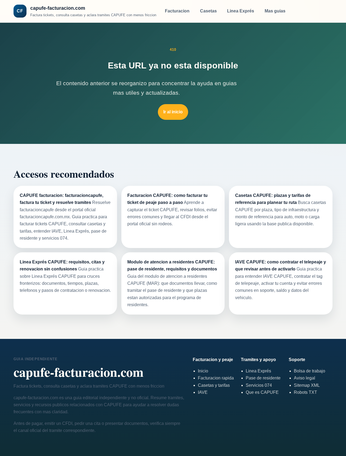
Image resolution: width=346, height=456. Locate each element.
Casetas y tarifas (214, 385)
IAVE (203, 392)
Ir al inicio (173, 112)
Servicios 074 (259, 385)
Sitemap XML (307, 385)
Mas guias (275, 11)
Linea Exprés (240, 11)
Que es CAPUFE (262, 392)
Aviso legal (304, 378)
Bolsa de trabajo (309, 371)
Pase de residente (263, 378)
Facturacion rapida (216, 378)
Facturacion (177, 11)
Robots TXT (305, 392)
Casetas (208, 11)
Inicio (203, 371)
